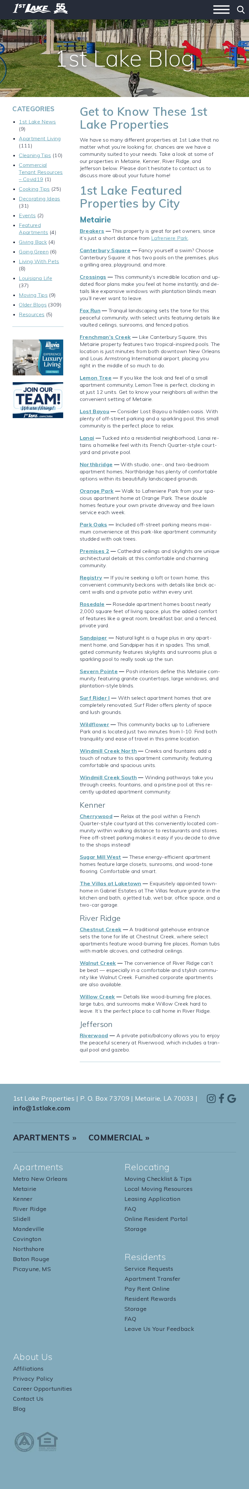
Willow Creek (97, 996)
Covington (27, 1239)
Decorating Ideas (39, 198)
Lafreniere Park (169, 238)
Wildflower (94, 724)
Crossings (93, 277)
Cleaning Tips (35, 155)
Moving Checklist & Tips (158, 1178)
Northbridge (96, 464)
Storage (135, 1229)
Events (27, 215)
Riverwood (94, 1035)
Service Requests (148, 1268)
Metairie (25, 1188)
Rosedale (92, 604)
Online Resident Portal (156, 1219)
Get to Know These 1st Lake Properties (144, 118)
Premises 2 (94, 551)
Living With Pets (39, 261)
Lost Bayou (94, 411)
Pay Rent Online (147, 1288)
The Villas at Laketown (110, 883)
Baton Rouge (31, 1259)
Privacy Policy (33, 1378)
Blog (19, 1408)
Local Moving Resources (158, 1188)
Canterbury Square (105, 250)
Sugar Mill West (100, 857)
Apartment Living (40, 138)
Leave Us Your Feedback (159, 1329)
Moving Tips (33, 295)
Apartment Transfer (152, 1278)
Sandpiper (93, 637)
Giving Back (33, 242)
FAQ (130, 1209)
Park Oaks (93, 524)
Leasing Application (152, 1199)
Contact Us (28, 1398)
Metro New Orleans (40, 1178)
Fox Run (90, 310)
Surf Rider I (95, 698)
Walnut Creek (98, 963)
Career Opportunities (42, 1388)
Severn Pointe (99, 671)
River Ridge (30, 1209)
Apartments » (45, 1137)
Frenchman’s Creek (105, 337)
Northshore (28, 1249)
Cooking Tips (34, 189)
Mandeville (28, 1229)
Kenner (22, 1199)
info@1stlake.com (41, 1108)
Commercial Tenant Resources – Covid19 (41, 172)
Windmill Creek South (108, 777)
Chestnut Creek (100, 929)
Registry (91, 577)
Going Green (34, 251)
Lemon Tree (96, 377)
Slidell (21, 1219)
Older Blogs (33, 304)
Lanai (87, 438)
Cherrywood (96, 816)
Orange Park (97, 491)
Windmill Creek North (108, 751)
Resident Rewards (150, 1298)
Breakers (92, 231)
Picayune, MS (32, 1269)
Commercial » (119, 1137)
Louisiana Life (35, 278)
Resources (31, 314)
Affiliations (28, 1368)
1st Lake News (37, 121)
